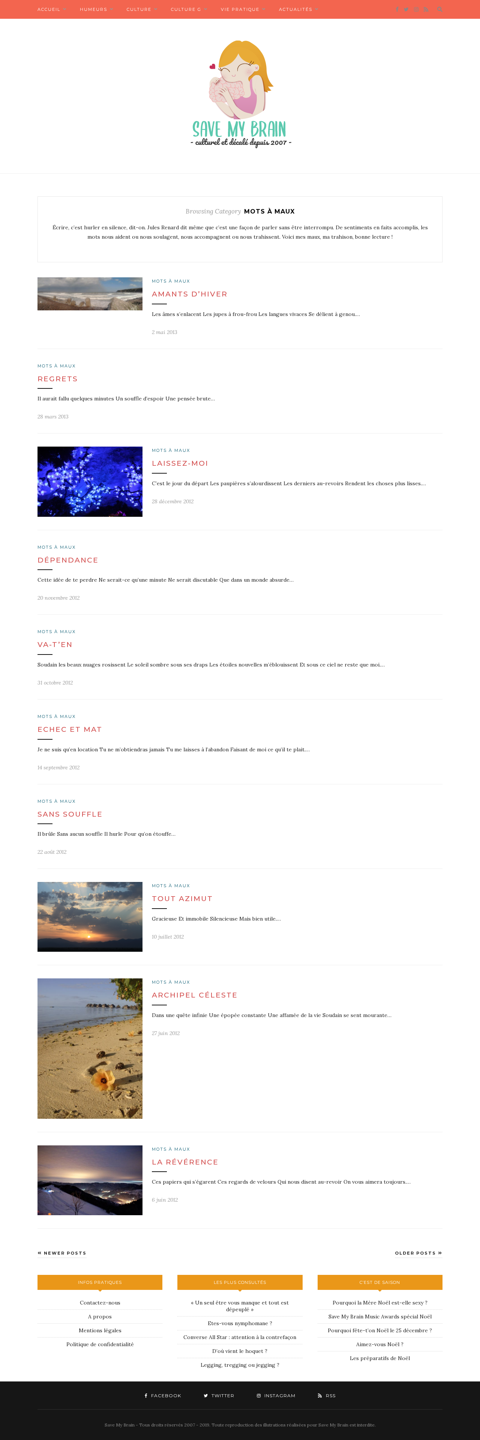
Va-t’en (55, 644)
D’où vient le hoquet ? (239, 1351)
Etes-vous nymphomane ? (240, 1323)
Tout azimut (182, 898)
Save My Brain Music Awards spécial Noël (380, 1316)
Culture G (186, 9)
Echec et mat (70, 729)
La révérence (185, 1162)
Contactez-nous (100, 1302)
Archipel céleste (195, 995)
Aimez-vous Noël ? (380, 1344)
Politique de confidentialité (100, 1344)
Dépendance (68, 560)
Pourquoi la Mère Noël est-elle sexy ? (380, 1302)
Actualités (295, 9)
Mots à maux (171, 281)
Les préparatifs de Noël (380, 1358)
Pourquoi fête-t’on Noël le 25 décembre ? (380, 1330)
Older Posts (416, 1253)
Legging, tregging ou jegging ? (240, 1365)
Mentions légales (100, 1330)
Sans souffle (70, 814)
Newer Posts (64, 1253)
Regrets (58, 379)
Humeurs (93, 9)
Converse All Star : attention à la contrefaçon (239, 1337)
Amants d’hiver (190, 294)
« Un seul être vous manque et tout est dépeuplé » (240, 1306)
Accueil (49, 9)
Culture (139, 9)
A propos (100, 1316)
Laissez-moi (180, 463)
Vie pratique (240, 9)
